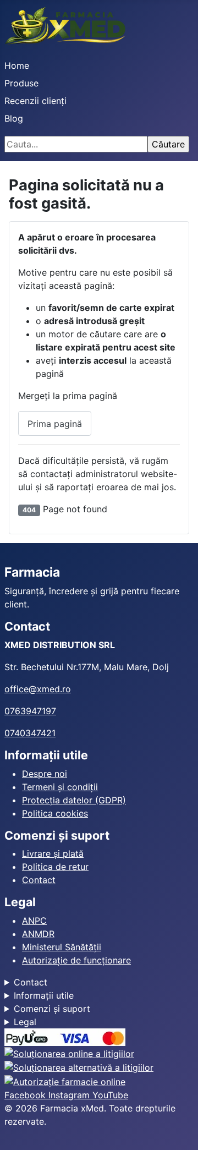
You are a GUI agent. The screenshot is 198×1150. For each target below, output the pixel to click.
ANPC (34, 920)
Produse (21, 83)
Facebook (26, 1094)
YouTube (110, 1094)
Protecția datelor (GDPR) (74, 800)
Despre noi (44, 773)
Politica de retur (55, 866)
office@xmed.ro (37, 688)
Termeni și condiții (60, 786)
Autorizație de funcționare (76, 960)
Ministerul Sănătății (61, 946)
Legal (25, 1021)
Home (16, 65)
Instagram (70, 1094)
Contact (39, 879)
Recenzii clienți (35, 100)
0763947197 (30, 710)
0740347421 (30, 732)
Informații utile (44, 995)
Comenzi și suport (52, 1008)
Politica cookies (55, 813)
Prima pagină (55, 423)
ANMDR (38, 933)
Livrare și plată (53, 853)
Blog (13, 118)
